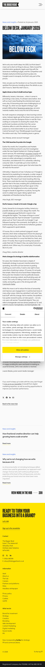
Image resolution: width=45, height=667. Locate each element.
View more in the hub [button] (26, 493)
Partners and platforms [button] (11, 583)
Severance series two (25, 108)
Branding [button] (6, 621)
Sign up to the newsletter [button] (11, 528)
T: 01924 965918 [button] (8, 558)
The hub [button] (5, 578)
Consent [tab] (8, 314)
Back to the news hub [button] (10, 404)
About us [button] (6, 576)
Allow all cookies (22, 350)
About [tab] (37, 314)
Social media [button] (7, 631)
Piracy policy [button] (7, 593)
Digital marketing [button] (9, 628)
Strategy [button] (6, 616)
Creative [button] (6, 618)
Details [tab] (22, 314)
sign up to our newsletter (13, 384)
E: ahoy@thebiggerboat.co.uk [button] (13, 561)
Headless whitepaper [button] (10, 588)
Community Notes (9, 284)
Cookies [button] (5, 598)
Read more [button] (7, 443)
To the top (37, 651)
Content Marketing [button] (9, 626)
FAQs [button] (4, 586)
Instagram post (13, 213)
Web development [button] (9, 623)
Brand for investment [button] (10, 613)
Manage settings (21, 357)
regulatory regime (31, 153)
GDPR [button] (5, 601)
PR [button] (3, 633)
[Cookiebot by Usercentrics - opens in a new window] (33, 308)
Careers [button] (5, 581)
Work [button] (4, 573)
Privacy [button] (5, 596)
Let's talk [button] (6, 521)
